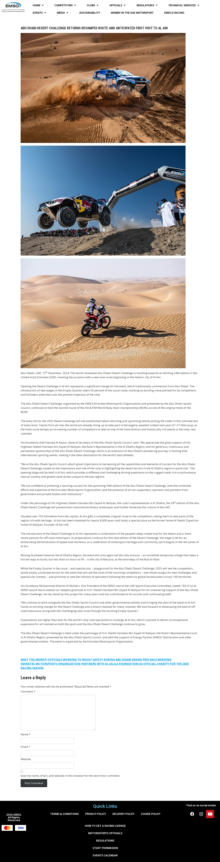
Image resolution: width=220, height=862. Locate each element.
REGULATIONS (145, 5)
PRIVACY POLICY (95, 813)
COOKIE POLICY (150, 813)
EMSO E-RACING (174, 12)
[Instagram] (201, 814)
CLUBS (91, 5)
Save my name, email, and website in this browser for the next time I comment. (70, 776)
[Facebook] (192, 814)
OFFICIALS (115, 5)
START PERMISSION (105, 848)
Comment (28, 691)
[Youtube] (210, 814)
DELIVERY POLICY (123, 813)
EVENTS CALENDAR (105, 855)
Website (26, 759)
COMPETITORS (63, 5)
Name (25, 734)
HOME (36, 5)
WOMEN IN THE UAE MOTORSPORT (132, 12)
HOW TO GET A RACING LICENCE (105, 825)
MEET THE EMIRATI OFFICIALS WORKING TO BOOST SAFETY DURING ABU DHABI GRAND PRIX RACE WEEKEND (96, 659)
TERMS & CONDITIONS (64, 813)
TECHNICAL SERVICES (182, 5)
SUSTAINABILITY (89, 12)
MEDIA (61, 12)
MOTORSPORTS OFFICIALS (105, 833)
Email (25, 747)
